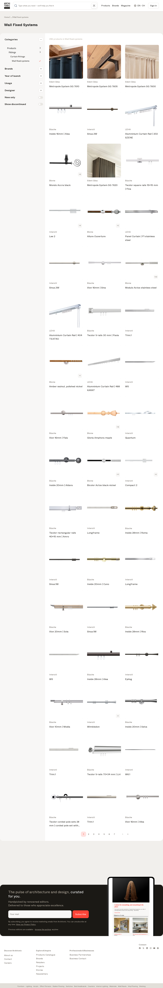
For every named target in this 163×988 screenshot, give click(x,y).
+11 (118, 474)
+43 (155, 277)
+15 (118, 427)
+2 (118, 225)
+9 (80, 174)
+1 (80, 375)
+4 (80, 225)
